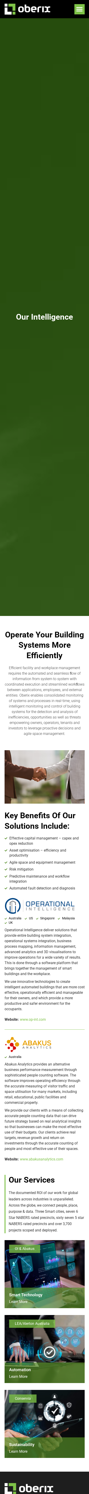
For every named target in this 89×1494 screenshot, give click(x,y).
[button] (79, 9)
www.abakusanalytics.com (41, 1159)
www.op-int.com (33, 1019)
